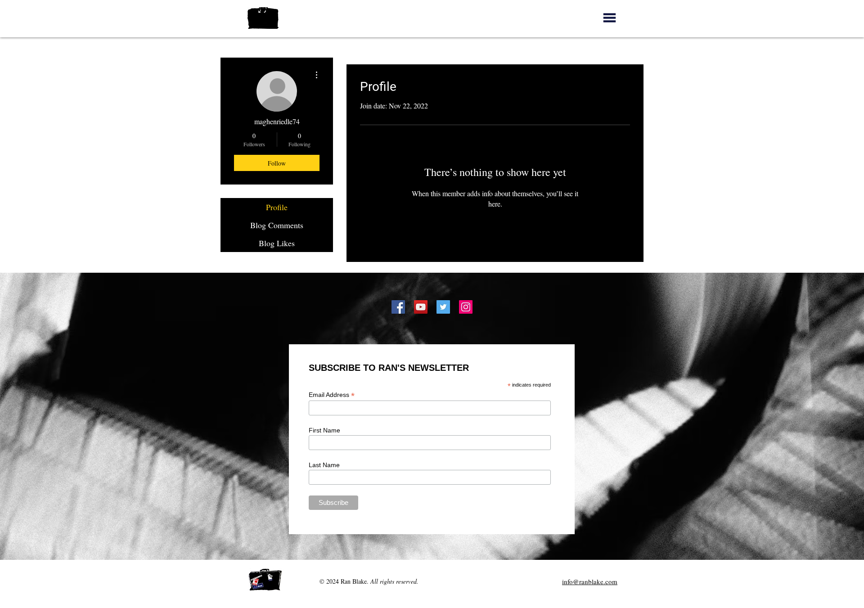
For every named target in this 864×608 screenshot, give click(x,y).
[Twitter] (443, 307)
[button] (609, 18)
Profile (277, 207)
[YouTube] (421, 307)
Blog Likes (277, 243)
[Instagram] (465, 307)
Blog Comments (276, 225)
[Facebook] (398, 307)
